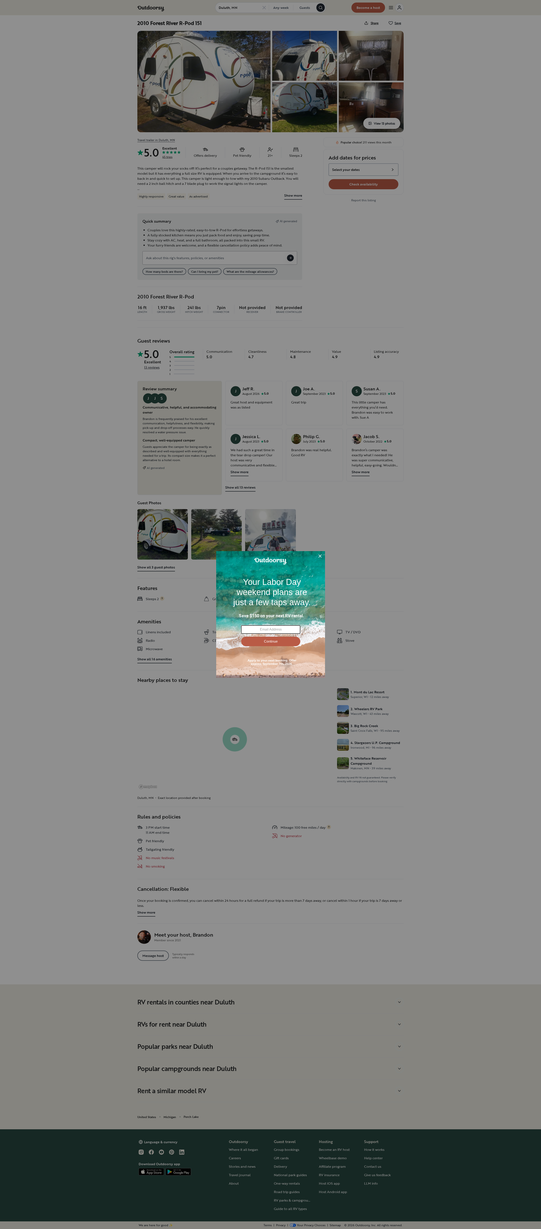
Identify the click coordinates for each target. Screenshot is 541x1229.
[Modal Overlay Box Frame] (270, 614)
